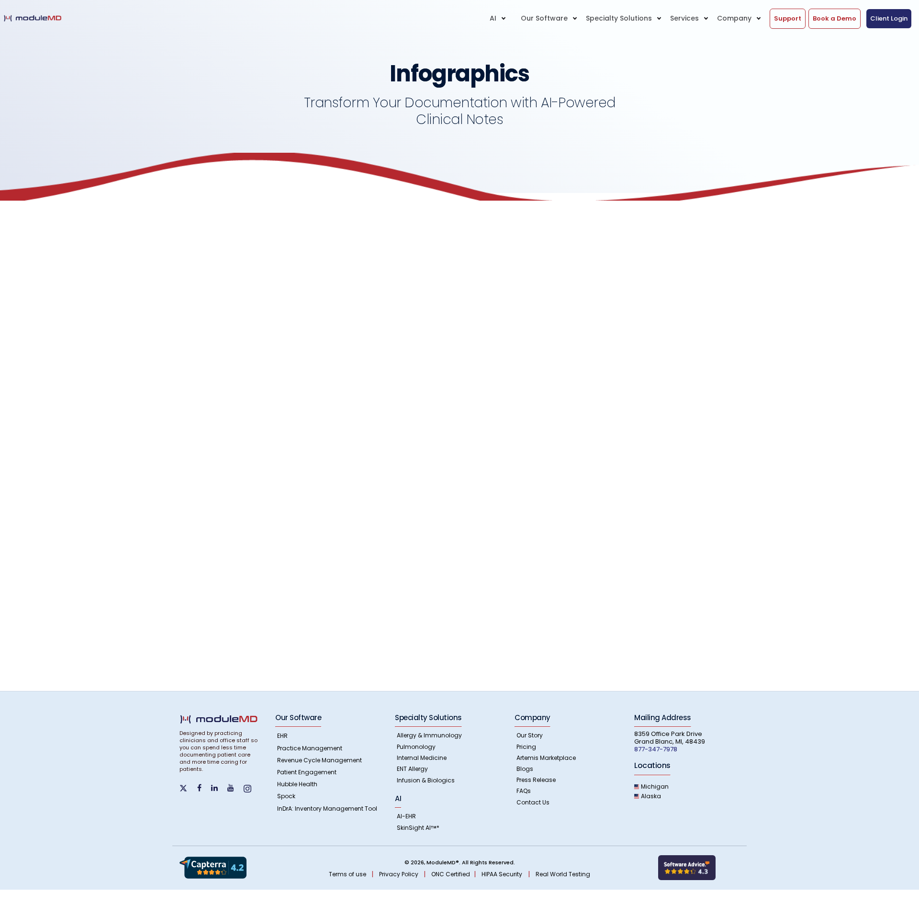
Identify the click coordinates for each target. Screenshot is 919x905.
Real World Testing (563, 874)
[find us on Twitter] (188, 787)
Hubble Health (297, 784)
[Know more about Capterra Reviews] (213, 867)
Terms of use (348, 874)
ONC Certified (450, 874)
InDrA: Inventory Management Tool (327, 808)
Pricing (526, 747)
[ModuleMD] (41, 18)
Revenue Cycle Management (319, 760)
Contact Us (532, 802)
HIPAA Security (502, 874)
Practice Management (309, 748)
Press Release (536, 780)
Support (787, 18)
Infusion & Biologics (426, 780)
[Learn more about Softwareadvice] (687, 867)
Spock (286, 796)
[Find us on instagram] (251, 787)
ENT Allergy (412, 769)
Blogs (524, 769)
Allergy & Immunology (429, 735)
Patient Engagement (306, 772)
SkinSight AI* (418, 828)
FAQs (523, 791)
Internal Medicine (422, 758)
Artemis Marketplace (546, 758)
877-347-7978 (655, 749)
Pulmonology (416, 747)
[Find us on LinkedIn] (218, 787)
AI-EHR (406, 816)
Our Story (529, 735)
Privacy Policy (399, 874)
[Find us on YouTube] (234, 787)
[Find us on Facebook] (203, 787)
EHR (282, 736)
